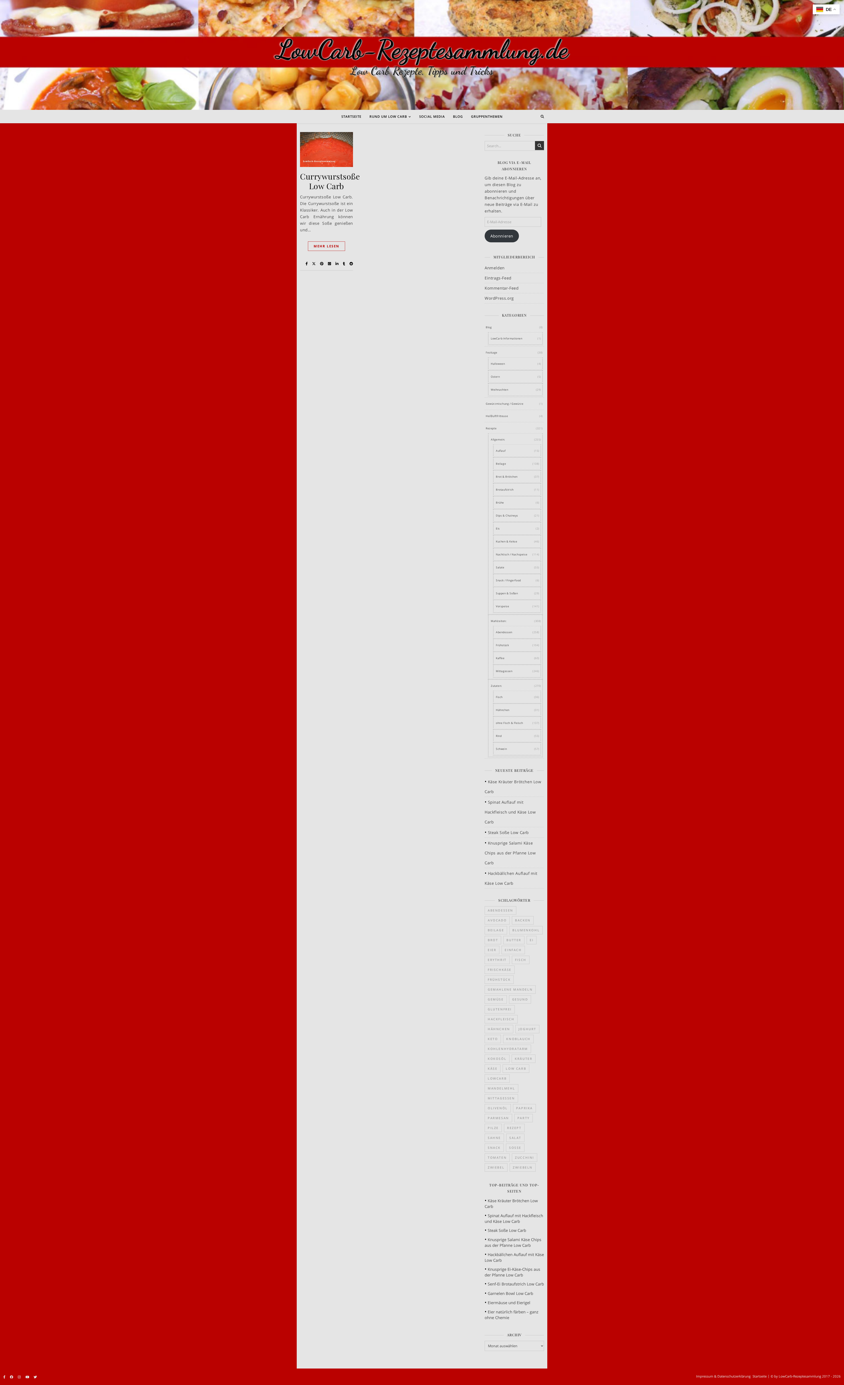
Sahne (494, 1138)
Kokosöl (497, 1059)
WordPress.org (499, 298)
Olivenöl (498, 1108)
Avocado (497, 920)
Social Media (432, 116)
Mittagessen (504, 671)
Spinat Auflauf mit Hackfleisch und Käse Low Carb (510, 812)
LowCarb (497, 1078)
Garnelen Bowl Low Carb (510, 1293)
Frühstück (502, 645)
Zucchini (524, 1157)
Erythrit (497, 960)
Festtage (491, 352)
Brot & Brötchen (507, 477)
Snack (494, 1148)
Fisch (499, 697)
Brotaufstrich (505, 489)
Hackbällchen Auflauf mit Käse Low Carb (514, 1257)
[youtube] (27, 1377)
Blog (458, 116)
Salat (515, 1138)
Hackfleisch (501, 1019)
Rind (499, 736)
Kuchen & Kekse (506, 541)
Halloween (498, 364)
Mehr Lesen (326, 246)
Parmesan (498, 1118)
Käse (492, 1068)
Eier (492, 950)
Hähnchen (502, 710)
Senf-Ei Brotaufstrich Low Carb (516, 1284)
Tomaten (497, 1157)
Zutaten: (496, 686)
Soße (515, 1148)
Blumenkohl (526, 930)
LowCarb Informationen (506, 338)
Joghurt (527, 1029)
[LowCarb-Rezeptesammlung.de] (422, 55)
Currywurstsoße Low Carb (330, 181)
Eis (498, 528)
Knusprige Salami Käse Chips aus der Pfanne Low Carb (510, 852)
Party (523, 1118)
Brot (493, 940)
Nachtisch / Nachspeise (511, 554)
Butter (513, 940)
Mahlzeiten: (499, 621)
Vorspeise (502, 606)
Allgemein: (498, 439)
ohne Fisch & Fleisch (509, 723)
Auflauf (501, 451)
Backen (523, 920)
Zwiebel (496, 1167)
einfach (513, 950)
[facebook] (12, 1377)
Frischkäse (499, 970)
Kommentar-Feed (501, 288)
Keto (493, 1039)
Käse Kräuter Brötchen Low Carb (511, 1203)
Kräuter (523, 1059)
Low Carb (516, 1068)
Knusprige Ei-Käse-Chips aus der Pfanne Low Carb (512, 1272)
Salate (500, 567)
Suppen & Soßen (507, 593)
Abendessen (504, 632)
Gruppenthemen (487, 116)
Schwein (501, 749)
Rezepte (491, 428)
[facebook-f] (4, 1377)
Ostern (495, 377)
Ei (531, 940)
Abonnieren (501, 236)
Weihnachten (499, 390)
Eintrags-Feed (498, 278)
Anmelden (495, 267)
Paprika (524, 1108)
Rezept (514, 1128)
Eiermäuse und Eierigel (509, 1302)
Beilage (501, 464)
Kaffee (500, 658)
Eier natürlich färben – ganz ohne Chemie (511, 1314)
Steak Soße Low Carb (508, 832)
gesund (520, 999)
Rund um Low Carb (388, 116)
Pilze (493, 1128)
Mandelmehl (501, 1088)
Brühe (500, 502)
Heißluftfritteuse (497, 416)
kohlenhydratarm (508, 1049)
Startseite (351, 116)
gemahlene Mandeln (510, 989)
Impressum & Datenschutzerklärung (723, 1376)
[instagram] (20, 1377)
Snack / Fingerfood (508, 580)
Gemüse (496, 999)
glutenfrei (500, 1009)
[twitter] (35, 1377)
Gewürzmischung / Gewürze (504, 404)
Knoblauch (518, 1039)
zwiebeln (523, 1167)
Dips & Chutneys (507, 515)
